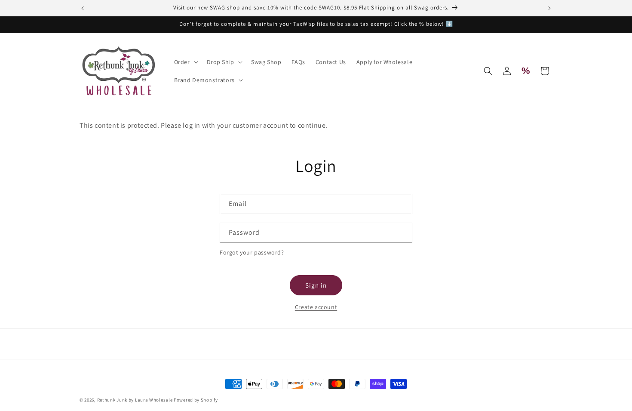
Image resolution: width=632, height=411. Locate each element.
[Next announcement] (549, 8)
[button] (185, 62)
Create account (316, 307)
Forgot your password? (252, 252)
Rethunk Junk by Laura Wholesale (135, 400)
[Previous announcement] (82, 8)
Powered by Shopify (196, 400)
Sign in (316, 285)
